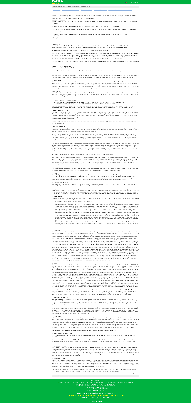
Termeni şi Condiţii (57, 10)
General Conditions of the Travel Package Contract (120, 10)
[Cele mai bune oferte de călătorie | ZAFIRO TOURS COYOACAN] (57, 2)
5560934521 (130, 382)
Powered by (95, 401)
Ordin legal (78, 384)
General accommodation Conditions (70, 10)
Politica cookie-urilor (109, 384)
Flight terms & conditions (86, 10)
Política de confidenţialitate (97, 384)
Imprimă (136, 373)
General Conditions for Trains (100, 10)
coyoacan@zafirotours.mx (97, 392)
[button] (127, 2)
